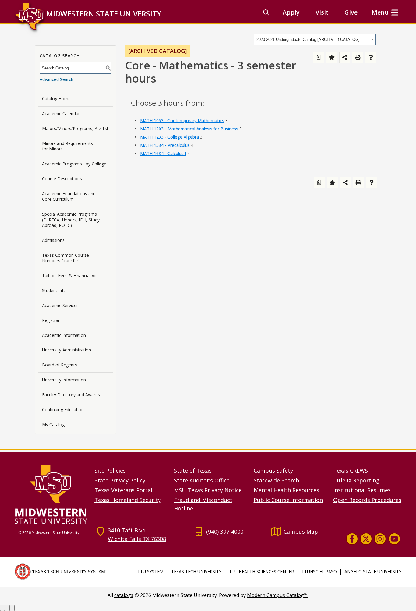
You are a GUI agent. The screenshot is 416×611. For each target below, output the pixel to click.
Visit (322, 12)
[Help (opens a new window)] (370, 57)
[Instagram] (380, 539)
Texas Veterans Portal (123, 490)
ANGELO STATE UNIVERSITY (372, 571)
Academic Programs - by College (74, 164)
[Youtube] (394, 539)
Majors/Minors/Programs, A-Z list (75, 128)
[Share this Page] (345, 57)
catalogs (123, 595)
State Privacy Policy (119, 480)
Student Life (54, 290)
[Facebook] (352, 539)
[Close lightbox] (12, 608)
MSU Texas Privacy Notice (208, 490)
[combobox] (315, 39)
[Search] (266, 12)
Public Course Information (288, 499)
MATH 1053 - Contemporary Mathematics (182, 120)
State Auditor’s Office (202, 480)
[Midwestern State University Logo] (51, 494)
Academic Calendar (61, 113)
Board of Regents (59, 365)
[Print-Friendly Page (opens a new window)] (357, 57)
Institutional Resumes (362, 490)
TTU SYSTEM (150, 571)
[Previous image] (2, 608)
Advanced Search (56, 79)
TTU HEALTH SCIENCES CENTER (261, 571)
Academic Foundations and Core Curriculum (69, 196)
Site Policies (110, 470)
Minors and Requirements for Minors (67, 146)
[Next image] (7, 608)
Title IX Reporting (356, 480)
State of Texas (193, 470)
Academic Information (64, 335)
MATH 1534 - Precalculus (165, 145)
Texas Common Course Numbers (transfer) (65, 257)
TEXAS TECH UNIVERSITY (196, 571)
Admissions (53, 240)
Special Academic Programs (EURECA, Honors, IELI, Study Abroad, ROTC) (71, 219)
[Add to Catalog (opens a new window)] (331, 57)
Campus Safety (273, 470)
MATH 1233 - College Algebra (169, 137)
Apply (291, 12)
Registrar (51, 320)
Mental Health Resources (286, 490)
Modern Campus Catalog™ (277, 595)
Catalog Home (56, 98)
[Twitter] (366, 539)
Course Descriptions (62, 179)
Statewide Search (276, 480)
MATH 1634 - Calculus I (163, 153)
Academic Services (60, 305)
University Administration (66, 350)
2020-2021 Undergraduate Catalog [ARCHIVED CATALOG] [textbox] (308, 39)
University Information (64, 380)
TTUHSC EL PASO (319, 571)
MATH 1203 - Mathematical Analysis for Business (189, 129)
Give (351, 12)
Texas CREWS (350, 470)
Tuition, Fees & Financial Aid (70, 275)
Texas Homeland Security (127, 499)
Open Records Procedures (367, 499)
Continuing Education (63, 409)
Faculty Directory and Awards (71, 394)
